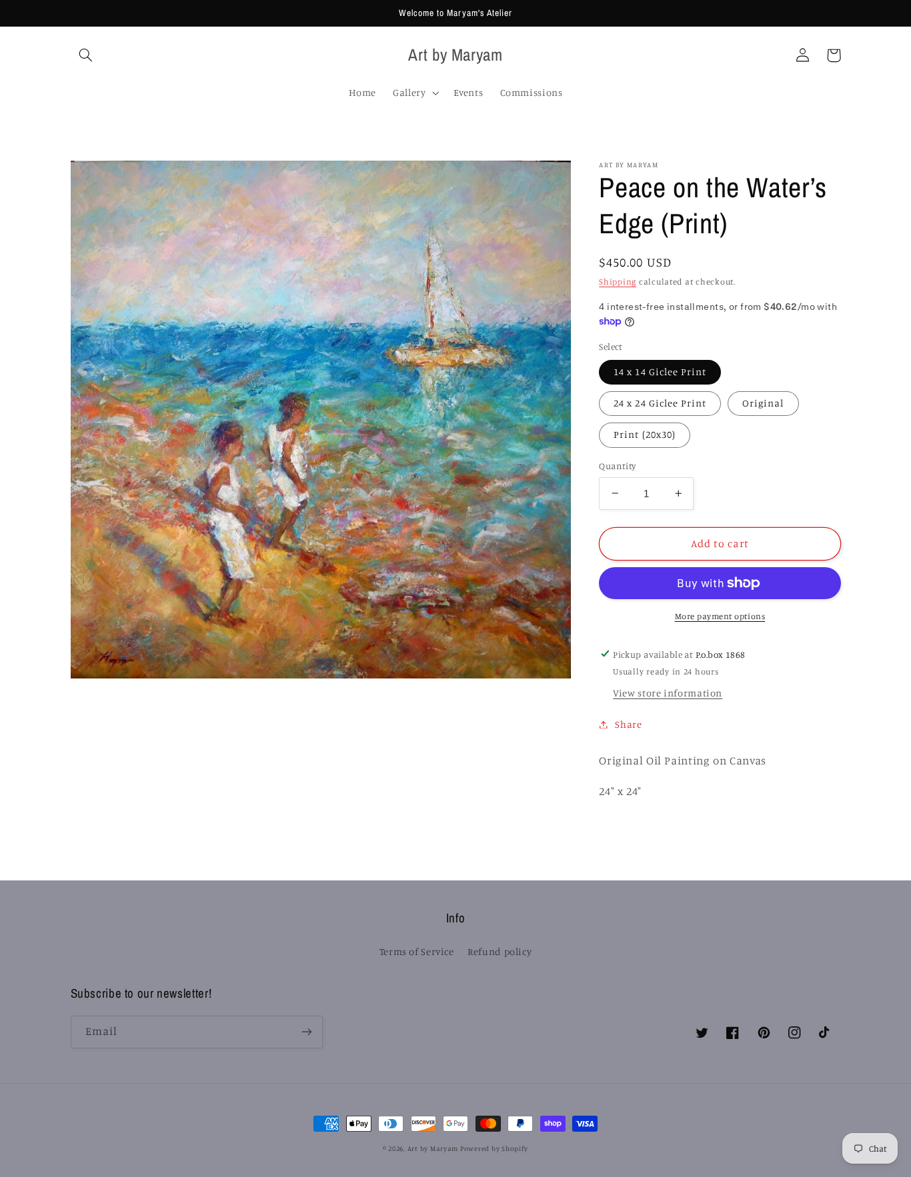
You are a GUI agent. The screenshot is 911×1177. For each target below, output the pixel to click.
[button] (86, 55)
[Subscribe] (306, 1032)
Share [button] (628, 724)
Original (763, 403)
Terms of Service (416, 951)
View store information (667, 692)
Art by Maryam (433, 1148)
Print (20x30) (645, 434)
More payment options (720, 616)
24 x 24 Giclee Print (660, 403)
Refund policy (500, 951)
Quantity (617, 466)
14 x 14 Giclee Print (660, 371)
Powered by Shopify (494, 1148)
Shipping (617, 282)
